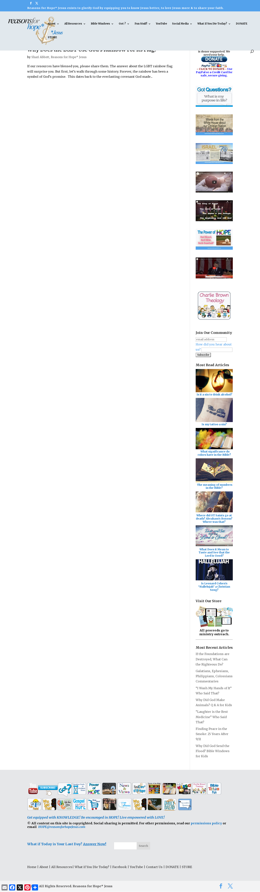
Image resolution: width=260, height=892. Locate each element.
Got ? (122, 23)
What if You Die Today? (92, 867)
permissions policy (206, 823)
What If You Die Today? (212, 23)
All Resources (73, 23)
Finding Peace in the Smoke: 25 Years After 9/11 (212, 734)
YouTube (161, 23)
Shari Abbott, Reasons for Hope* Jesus (59, 57)
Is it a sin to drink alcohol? (214, 394)
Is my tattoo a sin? (214, 424)
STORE (52, 37)
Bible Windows (100, 23)
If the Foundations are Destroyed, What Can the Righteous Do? (212, 659)
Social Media (180, 23)
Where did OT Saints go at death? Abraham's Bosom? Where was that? (214, 519)
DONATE (241, 23)
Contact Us (154, 867)
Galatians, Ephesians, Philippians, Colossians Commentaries (214, 676)
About (52, 23)
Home (31, 867)
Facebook (119, 867)
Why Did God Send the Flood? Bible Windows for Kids (213, 751)
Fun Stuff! (141, 23)
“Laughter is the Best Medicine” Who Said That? (212, 717)
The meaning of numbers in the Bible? (214, 486)
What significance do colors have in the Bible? (214, 453)
